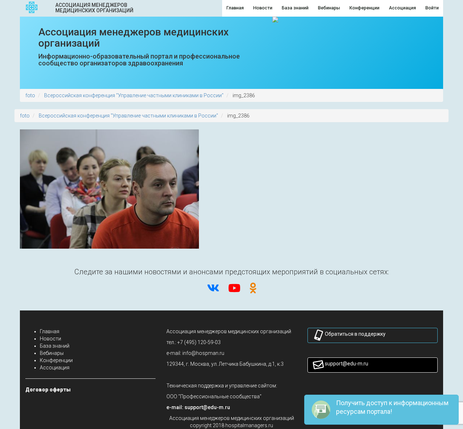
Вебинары (52, 353)
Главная (49, 331)
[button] (207, 407)
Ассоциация (54, 367)
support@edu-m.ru (346, 363)
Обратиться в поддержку (355, 334)
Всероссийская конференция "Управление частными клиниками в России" (134, 95)
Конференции (56, 360)
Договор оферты (48, 389)
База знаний (54, 346)
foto (30, 95)
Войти (432, 7)
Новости (50, 339)
